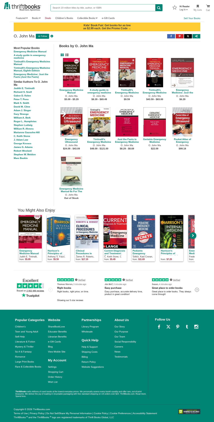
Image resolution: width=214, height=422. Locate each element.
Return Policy (89, 361)
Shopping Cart (55, 372)
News (117, 351)
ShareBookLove (56, 326)
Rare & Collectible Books (28, 366)
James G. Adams (23, 147)
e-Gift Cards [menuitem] (108, 18)
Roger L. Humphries (25, 121)
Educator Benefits (57, 331)
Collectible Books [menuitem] (86, 18)
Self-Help (20, 336)
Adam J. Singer (22, 110)
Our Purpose (121, 331)
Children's (20, 326)
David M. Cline (22, 106)
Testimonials (121, 356)
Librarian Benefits (57, 336)
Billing (85, 356)
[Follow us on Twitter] (168, 327)
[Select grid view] (61, 55)
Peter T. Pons (21, 99)
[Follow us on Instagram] (196, 327)
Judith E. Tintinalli (24, 88)
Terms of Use (21, 413)
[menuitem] (185, 7)
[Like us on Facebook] (159, 327)
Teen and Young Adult (26, 331)
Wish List (53, 382)
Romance (20, 356)
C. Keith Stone (22, 136)
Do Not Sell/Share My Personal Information (69, 413)
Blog (50, 346)
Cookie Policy (101, 413)
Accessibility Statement (145, 413)
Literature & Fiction (25, 341)
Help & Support (90, 346)
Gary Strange (21, 114)
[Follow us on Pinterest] (178, 327)
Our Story (120, 326)
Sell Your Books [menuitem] (192, 18)
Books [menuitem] (35, 18)
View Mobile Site (56, 351)
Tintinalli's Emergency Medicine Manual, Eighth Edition (32, 69)
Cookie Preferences (120, 413)
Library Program (90, 326)
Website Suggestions (93, 367)
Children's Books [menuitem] (64, 18)
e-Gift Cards (54, 341)
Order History (55, 377)
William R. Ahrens (24, 128)
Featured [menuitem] (21, 18)
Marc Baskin (21, 158)
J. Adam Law (21, 139)
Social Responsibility (125, 341)
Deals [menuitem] (48, 18)
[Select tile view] (66, 55)
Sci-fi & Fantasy (23, 351)
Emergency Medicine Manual (30, 51)
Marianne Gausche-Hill (27, 132)
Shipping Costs (89, 351)
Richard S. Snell (23, 92)
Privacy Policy (37, 413)
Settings (52, 367)
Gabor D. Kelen (22, 95)
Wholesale (87, 331)
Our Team (120, 336)
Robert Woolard (23, 150)
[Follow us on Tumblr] (187, 327)
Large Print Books (24, 361)
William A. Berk (22, 117)
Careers (119, 346)
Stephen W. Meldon (25, 154)
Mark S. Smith (21, 103)
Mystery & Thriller (24, 346)
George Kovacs (22, 143)
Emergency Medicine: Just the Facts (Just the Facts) (31, 75)
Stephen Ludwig (23, 125)
